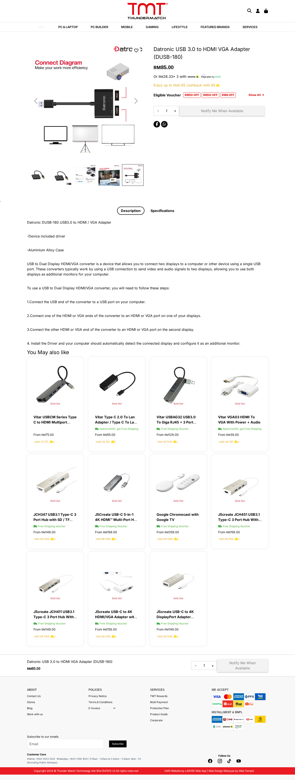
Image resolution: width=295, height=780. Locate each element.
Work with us (35, 714)
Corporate (156, 720)
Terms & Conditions (100, 702)
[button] (114, 708)
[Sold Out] (55, 385)
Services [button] (250, 27)
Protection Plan (159, 708)
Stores (31, 702)
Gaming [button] (152, 27)
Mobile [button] (127, 27)
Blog (29, 708)
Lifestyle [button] (180, 27)
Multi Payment (159, 702)
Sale (41, 27)
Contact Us (34, 696)
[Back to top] (8, 733)
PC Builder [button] (99, 27)
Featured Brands (215, 27)
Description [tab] (131, 211)
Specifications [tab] (162, 211)
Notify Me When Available (222, 111)
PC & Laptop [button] (68, 27)
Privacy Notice (98, 696)
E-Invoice (94, 708)
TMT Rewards (158, 696)
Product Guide (159, 714)
